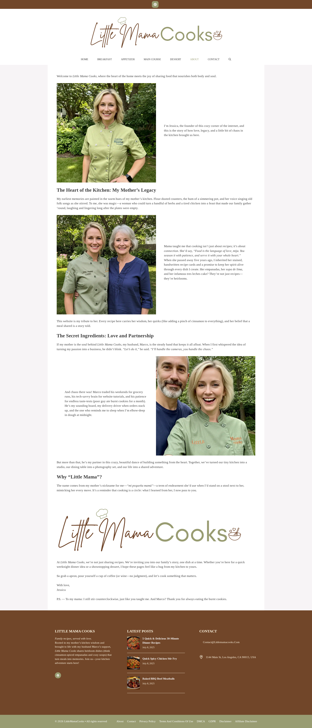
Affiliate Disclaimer (246, 721)
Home (84, 59)
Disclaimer (225, 721)
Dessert (175, 59)
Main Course (152, 59)
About (194, 59)
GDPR (212, 721)
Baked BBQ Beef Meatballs (158, 678)
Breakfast (104, 59)
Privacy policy (147, 721)
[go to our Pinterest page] (155, 4)
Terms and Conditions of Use (176, 721)
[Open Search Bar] (230, 59)
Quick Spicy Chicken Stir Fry (159, 658)
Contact (214, 59)
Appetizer (128, 59)
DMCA (201, 721)
